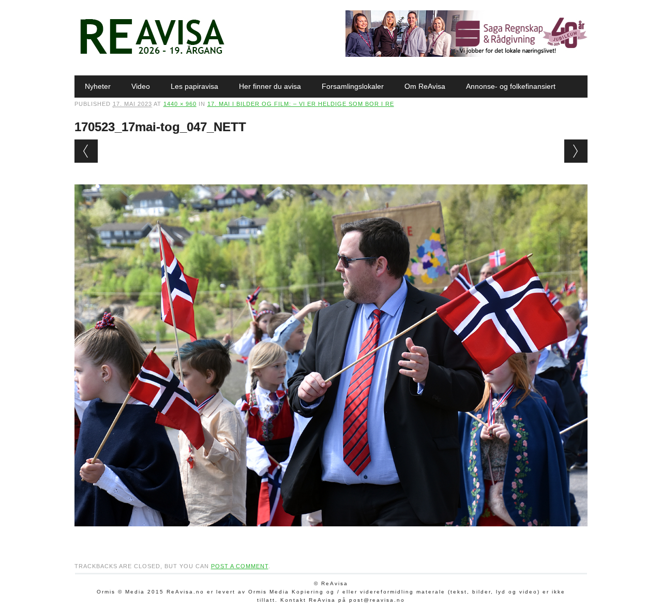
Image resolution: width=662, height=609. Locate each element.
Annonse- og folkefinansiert (510, 86)
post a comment (239, 566)
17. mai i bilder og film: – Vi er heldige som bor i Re (300, 104)
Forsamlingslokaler (353, 86)
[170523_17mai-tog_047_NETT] (331, 536)
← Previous (86, 151)
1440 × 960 (180, 104)
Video (140, 86)
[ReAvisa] (152, 54)
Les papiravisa (194, 86)
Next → (576, 151)
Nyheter (98, 86)
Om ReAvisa (424, 86)
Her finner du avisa (270, 86)
